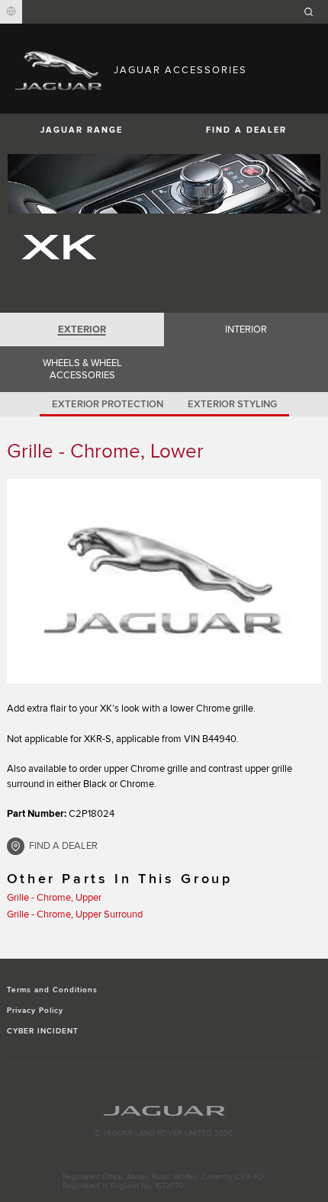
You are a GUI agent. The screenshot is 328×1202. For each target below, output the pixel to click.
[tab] (82, 329)
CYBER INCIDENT (43, 1031)
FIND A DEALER (246, 130)
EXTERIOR (82, 329)
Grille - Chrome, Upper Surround (75, 914)
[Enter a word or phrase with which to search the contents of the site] (313, 12)
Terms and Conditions (52, 990)
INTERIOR (246, 329)
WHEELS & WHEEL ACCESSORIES (82, 369)
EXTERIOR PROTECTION (107, 404)
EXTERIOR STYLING (232, 404)
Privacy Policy (35, 1010)
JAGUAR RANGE (81, 130)
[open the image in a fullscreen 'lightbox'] (164, 581)
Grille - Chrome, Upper (54, 898)
